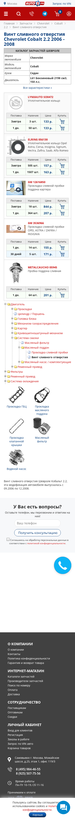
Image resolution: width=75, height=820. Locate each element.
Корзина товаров (19, 748)
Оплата (13, 690)
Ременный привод (30, 367)
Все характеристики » (37, 88)
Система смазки (28, 338)
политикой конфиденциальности (46, 543)
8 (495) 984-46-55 (28, 769)
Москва (12, 3)
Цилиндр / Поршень (31, 314)
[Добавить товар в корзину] (62, 121)
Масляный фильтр (37, 343)
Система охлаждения (25, 381)
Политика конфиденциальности (29, 658)
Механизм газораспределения (38, 323)
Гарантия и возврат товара (26, 663)
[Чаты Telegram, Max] (63, 807)
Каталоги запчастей (21, 676)
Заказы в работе (18, 739)
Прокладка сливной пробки (50, 352)
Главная (9, 23)
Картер (22, 328)
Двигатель (18, 304)
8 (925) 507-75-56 (28, 773)
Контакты (14, 654)
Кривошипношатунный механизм (40, 333)
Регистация (15, 735)
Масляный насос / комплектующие (48, 362)
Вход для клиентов (20, 730)
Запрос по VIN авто (20, 744)
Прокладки (25, 309)
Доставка (14, 694)
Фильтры (17, 371)
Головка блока (27, 318)
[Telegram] (44, 15)
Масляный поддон (37, 347)
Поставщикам (17, 708)
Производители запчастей (25, 681)
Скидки (12, 717)
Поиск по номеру (19, 685)
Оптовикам (15, 712)
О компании (16, 649)
